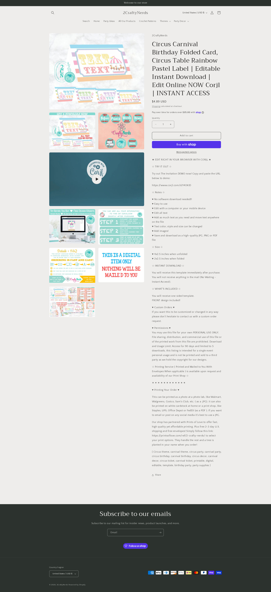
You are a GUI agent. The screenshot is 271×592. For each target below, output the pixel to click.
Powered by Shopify (77, 585)
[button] (52, 12)
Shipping (156, 106)
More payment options (186, 152)
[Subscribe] (160, 532)
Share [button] (158, 475)
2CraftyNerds (62, 585)
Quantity (156, 118)
